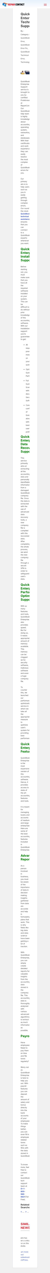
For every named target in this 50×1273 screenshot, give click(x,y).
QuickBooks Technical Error (26, 55)
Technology (25, 62)
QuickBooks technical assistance (26, 216)
